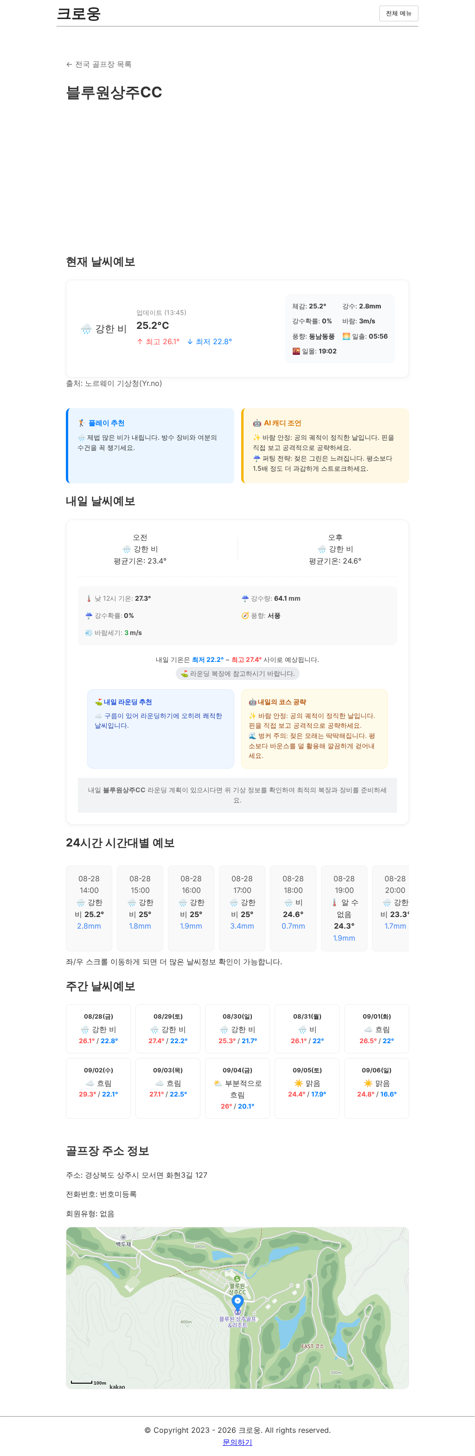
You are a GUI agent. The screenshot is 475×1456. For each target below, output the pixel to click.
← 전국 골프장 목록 (99, 64)
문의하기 (237, 1442)
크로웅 (79, 13)
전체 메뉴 (399, 13)
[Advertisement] (237, 179)
